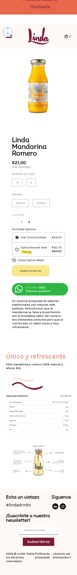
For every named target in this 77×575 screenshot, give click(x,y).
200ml (20, 203)
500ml (41, 203)
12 (17, 182)
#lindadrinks (18, 505)
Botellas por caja (23, 174)
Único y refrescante (36, 356)
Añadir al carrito (30, 270)
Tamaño (17, 194)
